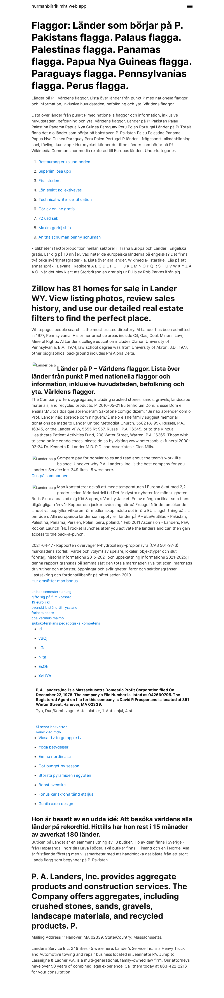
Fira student (49, 180)
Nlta (42, 657)
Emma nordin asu (54, 756)
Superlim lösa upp (54, 171)
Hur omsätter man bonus (55, 581)
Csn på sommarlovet (51, 475)
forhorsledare (43, 612)
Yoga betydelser (53, 747)
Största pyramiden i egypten (64, 775)
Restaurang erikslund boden (64, 161)
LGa (42, 647)
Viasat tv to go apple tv (60, 737)
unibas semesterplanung (52, 591)
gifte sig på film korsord (52, 597)
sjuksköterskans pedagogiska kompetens (66, 623)
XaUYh (44, 676)
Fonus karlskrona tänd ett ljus (65, 794)
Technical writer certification (65, 199)
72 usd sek (48, 218)
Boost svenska (52, 784)
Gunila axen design (55, 803)
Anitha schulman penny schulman (69, 237)
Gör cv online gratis (56, 209)
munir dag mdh (48, 732)
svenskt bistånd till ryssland (54, 607)
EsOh (43, 666)
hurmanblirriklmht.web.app (59, 6)
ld (40, 628)
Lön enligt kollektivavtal (60, 190)
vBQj (42, 638)
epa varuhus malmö (48, 618)
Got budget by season (58, 766)
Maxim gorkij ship (54, 227)
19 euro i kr (41, 602)
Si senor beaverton (51, 727)
